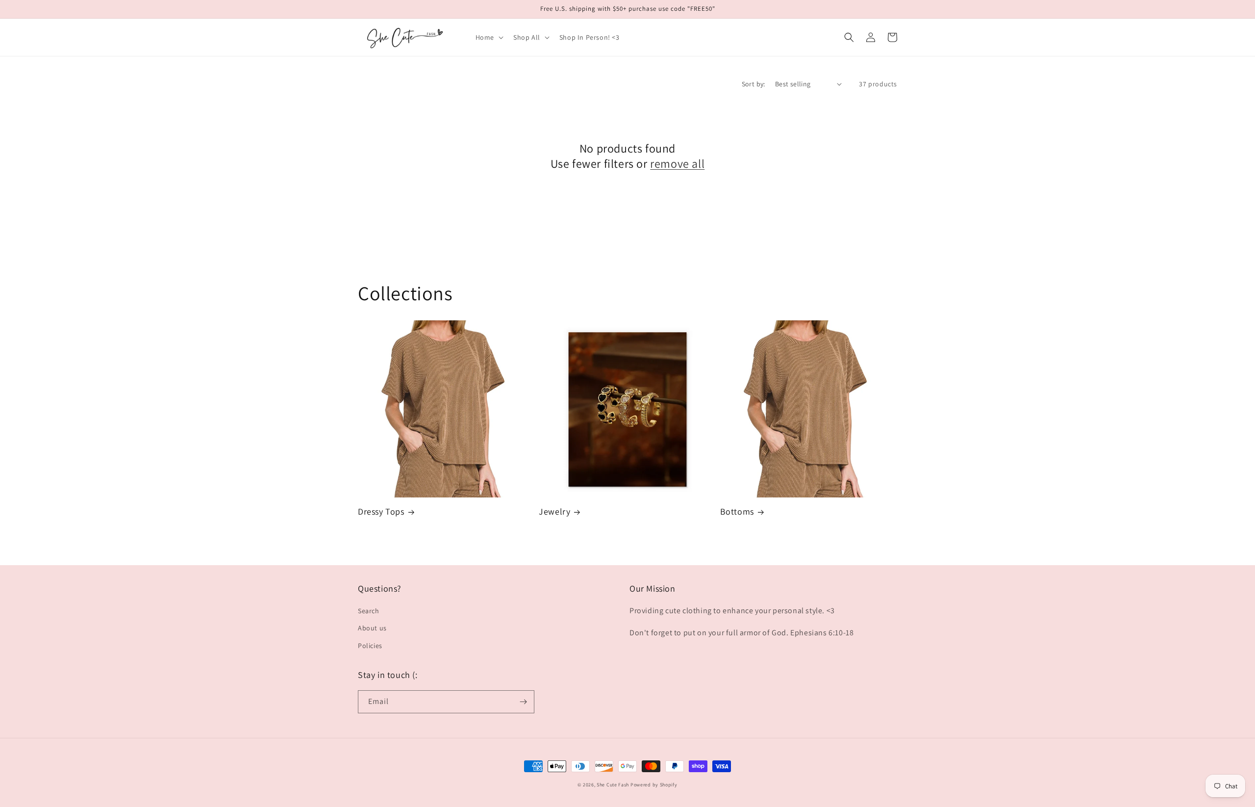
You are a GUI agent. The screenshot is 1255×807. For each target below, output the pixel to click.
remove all (677, 163)
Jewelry (554, 511)
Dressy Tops (381, 511)
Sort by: (753, 83)
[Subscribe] (523, 701)
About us (372, 628)
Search (368, 610)
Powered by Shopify (654, 784)
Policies (370, 645)
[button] (488, 37)
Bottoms (737, 511)
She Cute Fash (613, 784)
